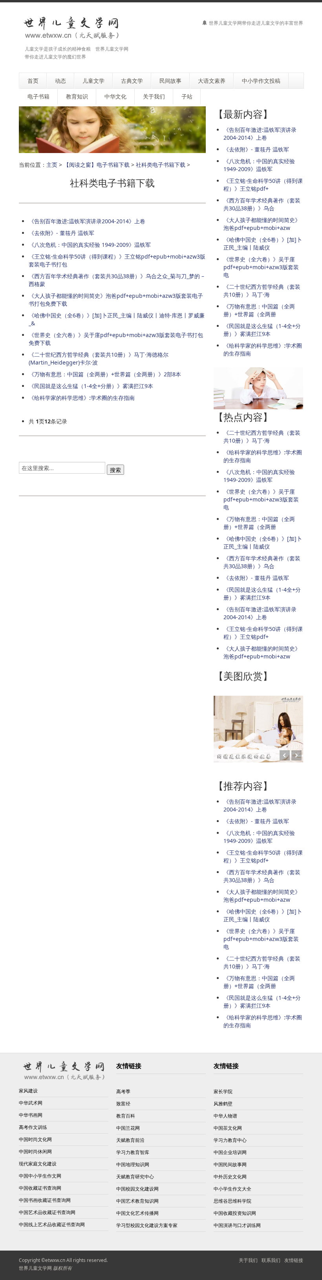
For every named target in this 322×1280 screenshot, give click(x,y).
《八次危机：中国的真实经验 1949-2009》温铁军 (90, 244)
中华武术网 (30, 1102)
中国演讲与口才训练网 (237, 1225)
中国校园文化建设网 (137, 1188)
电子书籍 (38, 96)
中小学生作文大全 (232, 1188)
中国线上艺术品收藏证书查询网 (52, 1224)
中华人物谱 (225, 1115)
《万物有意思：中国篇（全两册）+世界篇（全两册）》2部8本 (105, 374)
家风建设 (28, 1090)
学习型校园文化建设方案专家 (146, 1225)
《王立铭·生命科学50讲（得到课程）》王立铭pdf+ (263, 184)
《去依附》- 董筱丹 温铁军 (61, 233)
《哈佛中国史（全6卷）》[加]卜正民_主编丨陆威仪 (262, 243)
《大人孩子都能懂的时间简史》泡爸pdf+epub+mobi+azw (261, 224)
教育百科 (125, 1115)
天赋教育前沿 (130, 1140)
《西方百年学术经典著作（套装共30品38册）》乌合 (261, 204)
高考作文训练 (33, 1127)
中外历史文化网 (230, 1176)
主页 (51, 164)
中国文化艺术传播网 (137, 1213)
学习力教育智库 (132, 1152)
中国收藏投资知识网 (235, 1213)
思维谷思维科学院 (232, 1201)
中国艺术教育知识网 (137, 1201)
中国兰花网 (128, 1128)
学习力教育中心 (230, 1140)
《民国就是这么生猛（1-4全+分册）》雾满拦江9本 (91, 386)
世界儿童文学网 (35, 1268)
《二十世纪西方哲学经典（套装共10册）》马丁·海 (261, 290)
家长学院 (223, 1091)
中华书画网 (30, 1115)
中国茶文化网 (228, 1128)
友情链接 (293, 1260)
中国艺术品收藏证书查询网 (47, 1212)
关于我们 (248, 1260)
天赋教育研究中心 (135, 1176)
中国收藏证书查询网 (40, 1188)
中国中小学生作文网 (40, 1175)
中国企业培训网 (230, 1152)
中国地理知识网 (132, 1164)
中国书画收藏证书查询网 (45, 1200)
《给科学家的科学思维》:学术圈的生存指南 (82, 397)
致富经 (123, 1103)
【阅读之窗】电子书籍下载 (97, 164)
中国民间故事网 (230, 1164)
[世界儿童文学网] (71, 28)
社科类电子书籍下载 (160, 164)
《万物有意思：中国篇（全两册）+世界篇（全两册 (259, 310)
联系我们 (271, 1260)
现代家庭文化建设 (38, 1163)
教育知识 (77, 96)
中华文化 (115, 96)
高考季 (123, 1091)
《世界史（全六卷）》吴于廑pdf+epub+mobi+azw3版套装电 (261, 267)
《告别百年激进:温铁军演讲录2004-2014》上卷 (87, 221)
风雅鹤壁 (223, 1103)
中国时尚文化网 (35, 1139)
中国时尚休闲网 (35, 1151)
